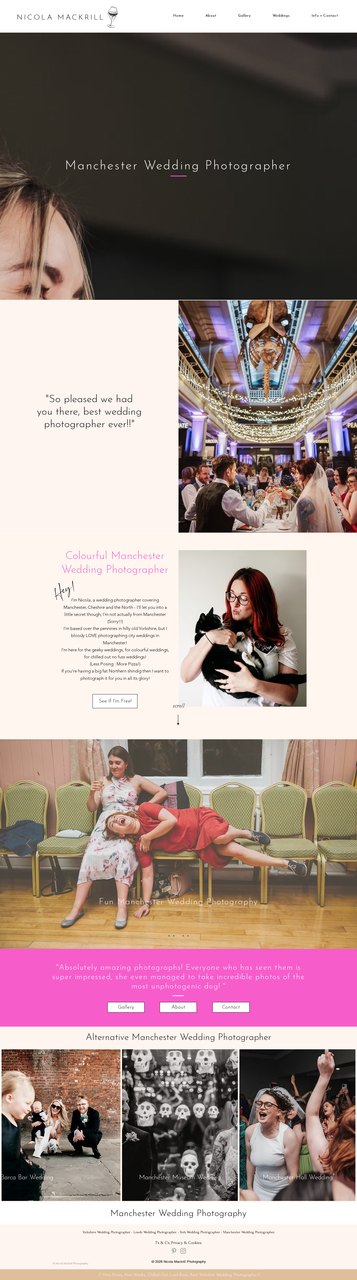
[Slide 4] (183, 936)
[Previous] (28, 844)
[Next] (328, 844)
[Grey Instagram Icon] (183, 1251)
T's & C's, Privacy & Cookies (178, 1242)
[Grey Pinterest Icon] (174, 1251)
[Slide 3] (178, 936)
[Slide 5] (188, 936)
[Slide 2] (174, 936)
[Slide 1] (169, 936)
